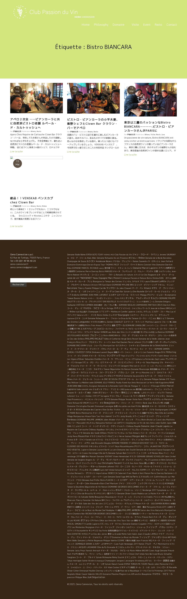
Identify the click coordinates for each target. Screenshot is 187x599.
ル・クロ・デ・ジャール (76, 258)
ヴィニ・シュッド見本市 (139, 301)
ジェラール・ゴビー (96, 372)
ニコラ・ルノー (131, 466)
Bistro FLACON (106, 480)
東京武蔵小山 (155, 369)
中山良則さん (169, 497)
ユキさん (139, 311)
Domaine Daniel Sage (116, 477)
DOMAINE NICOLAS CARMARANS (133, 305)
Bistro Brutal (146, 419)
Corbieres (80, 271)
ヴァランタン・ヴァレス (88, 376)
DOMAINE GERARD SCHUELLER (150, 456)
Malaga (143, 295)
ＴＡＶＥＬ (157, 466)
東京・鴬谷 (141, 507)
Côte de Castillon (166, 413)
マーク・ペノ (137, 288)
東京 (109, 534)
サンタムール (122, 433)
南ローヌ (154, 463)
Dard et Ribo (169, 304)
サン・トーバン (105, 342)
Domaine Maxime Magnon (115, 574)
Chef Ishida (139, 554)
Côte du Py (101, 547)
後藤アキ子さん (148, 413)
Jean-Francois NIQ (144, 540)
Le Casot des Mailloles (164, 419)
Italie (79, 389)
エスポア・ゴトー (158, 311)
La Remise (160, 332)
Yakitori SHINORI (101, 332)
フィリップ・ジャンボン (150, 537)
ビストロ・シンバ (106, 446)
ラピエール (132, 329)
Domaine (119, 24)
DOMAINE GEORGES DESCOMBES (123, 486)
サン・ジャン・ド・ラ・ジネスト (129, 403)
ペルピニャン (112, 436)
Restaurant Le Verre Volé (147, 382)
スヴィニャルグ (139, 416)
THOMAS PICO (108, 255)
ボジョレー (133, 258)
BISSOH (79, 409)
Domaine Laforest (107, 466)
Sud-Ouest (107, 284)
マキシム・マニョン (166, 285)
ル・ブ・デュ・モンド (102, 459)
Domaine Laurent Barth (99, 450)
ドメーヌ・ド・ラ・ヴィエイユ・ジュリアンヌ (100, 365)
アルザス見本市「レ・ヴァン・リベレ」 (87, 554)
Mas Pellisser (73, 382)
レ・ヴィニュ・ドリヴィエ (161, 389)
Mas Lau (169, 311)
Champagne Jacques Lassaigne (119, 560)
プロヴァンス (168, 446)
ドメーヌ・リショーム (145, 480)
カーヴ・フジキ (148, 409)
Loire (157, 476)
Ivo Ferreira (154, 513)
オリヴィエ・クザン (107, 426)
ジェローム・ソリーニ (133, 490)
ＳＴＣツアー (104, 311)
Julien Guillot (160, 423)
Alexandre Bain (97, 483)
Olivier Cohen (73, 570)
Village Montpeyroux (76, 416)
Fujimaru (138, 359)
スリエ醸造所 (94, 470)
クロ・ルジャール (74, 453)
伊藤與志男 (17, 131)
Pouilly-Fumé (121, 382)
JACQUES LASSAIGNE (87, 547)
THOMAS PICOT (112, 264)
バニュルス (76, 426)
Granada (111, 547)
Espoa (159, 449)
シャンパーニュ (133, 453)
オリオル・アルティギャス (137, 298)
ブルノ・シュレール (124, 396)
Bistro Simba (102, 315)
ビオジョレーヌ (144, 328)
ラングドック (114, 355)
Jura (163, 134)
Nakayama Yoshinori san (106, 423)
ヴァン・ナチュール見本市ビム (162, 439)
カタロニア (85, 534)
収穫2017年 (75, 328)
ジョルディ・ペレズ (142, 460)
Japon (169, 423)
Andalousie (100, 261)
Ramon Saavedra (140, 261)
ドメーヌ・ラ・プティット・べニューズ (118, 359)
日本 (69, 426)
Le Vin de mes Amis (146, 423)
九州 (89, 577)
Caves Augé (154, 550)
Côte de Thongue (131, 386)
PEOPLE (119, 376)
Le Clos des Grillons (76, 338)
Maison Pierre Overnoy (154, 473)
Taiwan (135, 318)
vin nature (128, 274)
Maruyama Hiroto (154, 507)
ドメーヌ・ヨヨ (148, 503)
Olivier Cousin (81, 574)
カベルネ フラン (138, 281)
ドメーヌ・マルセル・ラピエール (115, 550)
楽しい (147, 463)
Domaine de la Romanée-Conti (110, 386)
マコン (112, 396)
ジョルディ (121, 426)
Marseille (173, 567)
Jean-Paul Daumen (119, 342)
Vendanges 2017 (131, 544)
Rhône (44, 206)
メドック (137, 275)
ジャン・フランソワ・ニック (131, 483)
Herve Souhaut (125, 436)
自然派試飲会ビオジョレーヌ (119, 530)
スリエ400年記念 (166, 483)
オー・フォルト (112, 318)
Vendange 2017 (149, 490)
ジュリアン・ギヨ (96, 403)
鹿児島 (139, 389)
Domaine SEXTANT (104, 456)
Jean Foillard (167, 261)
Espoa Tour (99, 264)
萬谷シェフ (161, 318)
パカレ (106, 524)
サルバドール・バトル (165, 470)
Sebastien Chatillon (93, 359)
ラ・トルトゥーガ (145, 386)
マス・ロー (119, 466)
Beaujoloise (146, 574)
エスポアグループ (88, 328)
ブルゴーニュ (96, 335)
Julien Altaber (109, 419)
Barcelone (72, 288)
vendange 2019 (74, 456)
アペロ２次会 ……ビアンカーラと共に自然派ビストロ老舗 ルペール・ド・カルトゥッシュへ (35, 123)
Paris (135, 476)
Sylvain (127, 291)
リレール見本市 (169, 335)
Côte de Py (103, 453)
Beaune (70, 392)
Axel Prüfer (95, 480)
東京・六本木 (92, 392)
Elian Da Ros (108, 409)
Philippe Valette (110, 540)
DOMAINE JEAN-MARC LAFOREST (94, 295)
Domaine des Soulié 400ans (95, 433)
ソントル (173, 356)
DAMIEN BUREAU (162, 503)
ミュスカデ (113, 315)
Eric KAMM (141, 470)
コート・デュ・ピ (74, 308)
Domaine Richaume (105, 258)
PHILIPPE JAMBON (131, 510)
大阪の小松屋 (130, 540)
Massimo (145, 372)
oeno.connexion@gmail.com (23, 267)
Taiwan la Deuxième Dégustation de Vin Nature (87, 487)
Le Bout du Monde (93, 510)
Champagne (93, 311)
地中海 (107, 268)
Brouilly (129, 416)
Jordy (122, 416)
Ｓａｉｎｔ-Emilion (83, 396)
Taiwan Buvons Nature (77, 298)
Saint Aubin (132, 534)
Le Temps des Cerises (112, 281)
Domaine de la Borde (154, 258)
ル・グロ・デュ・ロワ (95, 362)
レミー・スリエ (90, 315)
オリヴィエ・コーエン (89, 274)
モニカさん (120, 547)
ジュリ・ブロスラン (89, 342)
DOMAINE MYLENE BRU (123, 284)
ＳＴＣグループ (136, 429)
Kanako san (90, 439)
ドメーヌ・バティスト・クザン (160, 557)
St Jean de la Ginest (157, 308)
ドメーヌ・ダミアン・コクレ (151, 335)
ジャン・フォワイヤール (118, 329)
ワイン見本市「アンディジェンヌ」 (149, 396)
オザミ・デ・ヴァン (160, 288)
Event (146, 24)
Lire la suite (16, 151)
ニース (116, 480)
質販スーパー (119, 352)
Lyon (105, 477)
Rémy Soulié (118, 557)
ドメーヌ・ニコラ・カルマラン (90, 369)
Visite (135, 24)
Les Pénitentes (78, 527)
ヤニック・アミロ (74, 480)
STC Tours (170, 379)
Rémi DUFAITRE (74, 534)
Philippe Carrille (99, 288)
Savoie (121, 564)
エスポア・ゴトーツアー (93, 477)
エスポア (112, 295)
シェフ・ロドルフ (157, 372)
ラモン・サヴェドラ (85, 332)
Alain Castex (113, 567)
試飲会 (166, 560)
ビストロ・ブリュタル (79, 470)
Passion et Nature (138, 278)
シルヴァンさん (165, 271)
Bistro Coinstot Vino (147, 264)
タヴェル (147, 311)
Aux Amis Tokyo (137, 463)
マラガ (92, 436)
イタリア (96, 396)
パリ (69, 527)
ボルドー (119, 490)
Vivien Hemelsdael (121, 456)
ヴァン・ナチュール (119, 268)
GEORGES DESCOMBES (107, 513)
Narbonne (168, 473)
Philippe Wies (81, 577)
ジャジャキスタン (122, 429)
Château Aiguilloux (97, 429)
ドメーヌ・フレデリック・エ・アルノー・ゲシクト (133, 271)
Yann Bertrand (151, 554)
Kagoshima (164, 382)
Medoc (95, 278)
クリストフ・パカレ (115, 372)
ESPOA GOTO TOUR (94, 254)
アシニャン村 (158, 497)
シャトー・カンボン (95, 298)
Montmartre (163, 544)
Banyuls (119, 274)
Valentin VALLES (95, 574)
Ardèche (75, 295)
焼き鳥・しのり (140, 392)
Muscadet (81, 423)
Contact (171, 24)
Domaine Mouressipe (140, 369)
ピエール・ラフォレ (133, 517)
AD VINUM (84, 403)
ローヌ (165, 567)
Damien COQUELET (115, 322)
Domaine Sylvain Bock (117, 453)
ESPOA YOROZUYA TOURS (135, 564)
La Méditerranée (86, 382)
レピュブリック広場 (112, 571)
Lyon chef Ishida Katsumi (111, 470)
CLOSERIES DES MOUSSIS (77, 446)
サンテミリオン (100, 493)
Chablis (149, 497)
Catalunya (125, 278)
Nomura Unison (90, 284)
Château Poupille (133, 426)
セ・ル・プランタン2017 (92, 301)
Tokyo (69, 560)
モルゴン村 (158, 402)
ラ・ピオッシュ (154, 261)
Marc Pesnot (114, 278)
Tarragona (104, 396)
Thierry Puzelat (84, 288)
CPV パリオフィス (151, 483)
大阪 (156, 271)
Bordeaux (72, 419)
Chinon (131, 554)
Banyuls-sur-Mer (167, 477)
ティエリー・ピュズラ (156, 392)
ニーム (152, 301)
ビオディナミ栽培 (127, 567)
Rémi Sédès (72, 540)
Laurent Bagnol (106, 352)
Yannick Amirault (93, 550)
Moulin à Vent (138, 473)
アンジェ (107, 325)
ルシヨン (90, 261)
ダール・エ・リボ (96, 564)
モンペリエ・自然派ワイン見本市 (152, 520)
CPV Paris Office (97, 520)
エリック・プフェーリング (157, 416)
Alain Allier (91, 258)
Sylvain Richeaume (104, 557)
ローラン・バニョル (147, 318)
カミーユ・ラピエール (159, 443)
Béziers (109, 261)
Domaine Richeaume (96, 318)
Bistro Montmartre (84, 413)
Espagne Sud (169, 449)
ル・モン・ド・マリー (145, 349)
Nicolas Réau (157, 453)
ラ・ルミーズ (80, 392)
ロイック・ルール (152, 291)
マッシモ (125, 463)
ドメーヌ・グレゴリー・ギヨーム (84, 466)
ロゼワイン (121, 423)
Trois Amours (134, 433)
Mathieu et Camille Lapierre (123, 311)
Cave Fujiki (119, 544)
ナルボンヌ (97, 389)
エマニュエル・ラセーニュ (136, 557)
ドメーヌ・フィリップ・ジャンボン (110, 527)
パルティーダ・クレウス (122, 459)
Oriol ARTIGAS (169, 537)
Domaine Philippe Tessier (121, 399)
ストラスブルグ (123, 301)
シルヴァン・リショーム (135, 527)
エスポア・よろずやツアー (103, 544)
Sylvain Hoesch (111, 564)
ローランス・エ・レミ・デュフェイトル (130, 497)
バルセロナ (80, 352)
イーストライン (122, 554)
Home (86, 24)
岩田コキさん (83, 386)
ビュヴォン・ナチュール (134, 362)
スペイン (118, 308)
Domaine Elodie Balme (76, 254)
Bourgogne (123, 314)
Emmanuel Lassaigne (104, 406)
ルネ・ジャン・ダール (165, 275)
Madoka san (142, 493)
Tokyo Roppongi (152, 362)
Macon (138, 503)
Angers (88, 459)
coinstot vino (86, 389)
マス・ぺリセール (145, 466)
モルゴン (155, 298)
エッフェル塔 (130, 332)
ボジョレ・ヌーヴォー (154, 560)
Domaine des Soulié (126, 449)
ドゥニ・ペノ (168, 453)
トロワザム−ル (158, 399)
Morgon (136, 436)
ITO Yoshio (164, 500)
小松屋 (166, 403)
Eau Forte (103, 530)
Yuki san (130, 520)
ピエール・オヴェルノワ (159, 315)
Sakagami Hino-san (129, 366)
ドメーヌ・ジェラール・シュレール (88, 379)
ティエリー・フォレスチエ (114, 298)
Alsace (147, 288)
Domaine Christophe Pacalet (81, 406)
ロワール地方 (167, 507)
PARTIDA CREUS (155, 305)
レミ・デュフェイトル (133, 413)
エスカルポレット (146, 476)
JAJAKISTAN (155, 446)
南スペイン (112, 493)
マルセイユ (112, 433)
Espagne (103, 278)
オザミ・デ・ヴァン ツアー (125, 507)
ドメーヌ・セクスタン (158, 406)
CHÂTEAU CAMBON (84, 305)
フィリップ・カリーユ (164, 480)
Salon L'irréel (170, 456)
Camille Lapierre (92, 524)
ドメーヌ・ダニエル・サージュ (152, 433)
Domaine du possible (134, 376)
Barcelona (167, 258)
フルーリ (165, 322)
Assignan (93, 386)
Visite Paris (137, 399)
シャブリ (116, 416)
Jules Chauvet (125, 288)
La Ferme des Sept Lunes (154, 359)
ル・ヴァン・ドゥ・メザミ (78, 443)
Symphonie (161, 490)
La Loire (113, 450)
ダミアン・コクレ (141, 446)
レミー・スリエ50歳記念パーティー (132, 513)
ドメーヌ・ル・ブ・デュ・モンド (121, 349)
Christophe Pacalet (112, 463)
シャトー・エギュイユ (134, 352)
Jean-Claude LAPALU (148, 533)
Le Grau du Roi (124, 318)
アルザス (147, 399)
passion (71, 577)
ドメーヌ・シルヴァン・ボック (147, 500)
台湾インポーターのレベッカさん (162, 342)
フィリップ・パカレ (156, 527)
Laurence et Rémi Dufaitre (161, 460)
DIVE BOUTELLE (109, 301)
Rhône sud (74, 311)
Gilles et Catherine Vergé (115, 339)
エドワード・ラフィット (134, 322)
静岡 (136, 520)
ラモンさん (93, 446)
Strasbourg (139, 560)
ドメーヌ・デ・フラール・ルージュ (155, 486)
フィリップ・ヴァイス (128, 264)
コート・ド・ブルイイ (85, 557)
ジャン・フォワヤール (114, 500)
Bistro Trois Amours (93, 325)
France (70, 439)
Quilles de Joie (129, 389)
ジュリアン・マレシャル (135, 356)
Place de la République (129, 571)
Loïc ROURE (75, 520)
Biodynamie (170, 295)
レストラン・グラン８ (134, 547)
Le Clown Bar (117, 291)
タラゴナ (133, 456)
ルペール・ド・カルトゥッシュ (158, 376)
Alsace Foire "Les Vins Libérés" (98, 416)
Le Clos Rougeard (148, 275)
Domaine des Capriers (92, 409)
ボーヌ (72, 409)
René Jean (147, 403)
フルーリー (71, 423)
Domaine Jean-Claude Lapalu (155, 426)
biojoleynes (131, 423)
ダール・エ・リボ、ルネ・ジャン (148, 567)
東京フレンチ (146, 436)
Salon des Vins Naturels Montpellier (158, 510)
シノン (129, 268)
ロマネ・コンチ (81, 318)
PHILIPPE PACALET (94, 338)
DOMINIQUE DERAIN (83, 544)
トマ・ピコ (150, 470)
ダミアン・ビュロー (155, 295)
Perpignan (90, 527)
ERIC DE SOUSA (111, 379)
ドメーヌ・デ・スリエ (114, 362)
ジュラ (145, 342)
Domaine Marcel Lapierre (145, 268)
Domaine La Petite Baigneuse (90, 540)
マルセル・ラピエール (93, 308)
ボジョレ (85, 520)
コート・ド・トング (90, 426)
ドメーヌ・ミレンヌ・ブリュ (128, 419)
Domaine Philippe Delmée (154, 379)
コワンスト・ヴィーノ (164, 429)
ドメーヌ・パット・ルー (85, 517)
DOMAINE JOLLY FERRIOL (104, 382)
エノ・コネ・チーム (133, 372)
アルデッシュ (129, 500)
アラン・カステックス (156, 524)
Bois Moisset (91, 456)
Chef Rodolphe (108, 510)
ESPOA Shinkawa (93, 352)
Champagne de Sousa (76, 261)
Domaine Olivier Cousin (127, 493)
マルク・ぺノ (151, 543)
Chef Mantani (111, 483)
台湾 (116, 406)
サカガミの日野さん (98, 322)
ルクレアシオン (152, 356)
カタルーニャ (149, 429)
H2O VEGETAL (74, 449)
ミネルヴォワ (101, 436)
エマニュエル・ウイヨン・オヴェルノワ (119, 503)
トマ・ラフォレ (116, 524)
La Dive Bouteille (137, 291)
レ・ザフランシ (88, 473)
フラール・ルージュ (134, 379)
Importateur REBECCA (106, 473)
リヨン (78, 301)
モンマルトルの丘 (147, 332)
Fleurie (151, 564)
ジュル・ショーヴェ (95, 345)
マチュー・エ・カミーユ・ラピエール (110, 517)
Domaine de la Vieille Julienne (152, 338)
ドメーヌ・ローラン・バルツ (162, 329)
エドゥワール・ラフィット (128, 295)
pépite (147, 281)
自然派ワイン (109, 554)
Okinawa (85, 480)
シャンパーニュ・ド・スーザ (99, 291)
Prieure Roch (147, 517)
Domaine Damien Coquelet (135, 524)
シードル (143, 571)
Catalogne (170, 433)
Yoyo (123, 356)
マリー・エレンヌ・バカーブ (162, 530)
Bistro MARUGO (105, 271)
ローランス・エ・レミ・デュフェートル (152, 366)
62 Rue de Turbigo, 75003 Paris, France (30, 257)
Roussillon (83, 436)
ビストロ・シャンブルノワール (135, 308)
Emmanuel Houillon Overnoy (91, 571)
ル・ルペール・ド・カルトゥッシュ (101, 490)
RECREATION (91, 513)
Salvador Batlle (87, 497)
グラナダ (122, 379)
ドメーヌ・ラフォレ (97, 355)
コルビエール (102, 328)
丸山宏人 (84, 311)
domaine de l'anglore (76, 459)
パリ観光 (118, 510)
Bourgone (97, 281)
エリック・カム (129, 470)
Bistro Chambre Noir (76, 513)
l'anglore (71, 557)
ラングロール (112, 288)
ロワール (120, 325)
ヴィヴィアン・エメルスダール (164, 436)
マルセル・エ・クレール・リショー (128, 409)
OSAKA (85, 355)
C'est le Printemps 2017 (157, 571)
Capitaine (70, 318)
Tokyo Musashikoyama (124, 446)
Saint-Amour (163, 356)
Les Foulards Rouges (152, 352)
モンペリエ (93, 530)
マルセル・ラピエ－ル (162, 574)
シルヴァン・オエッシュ (139, 315)
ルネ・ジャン (79, 439)
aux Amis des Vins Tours (115, 520)
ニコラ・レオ (146, 453)
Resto (158, 24)
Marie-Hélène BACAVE (139, 550)
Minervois (71, 500)
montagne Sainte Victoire (84, 560)
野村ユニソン (127, 392)
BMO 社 (129, 477)
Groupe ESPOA (159, 386)
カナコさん (109, 429)
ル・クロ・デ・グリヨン (128, 335)
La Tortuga (108, 308)
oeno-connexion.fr (19, 264)
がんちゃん (90, 423)
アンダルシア (109, 376)
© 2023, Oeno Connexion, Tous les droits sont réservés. (95, 584)
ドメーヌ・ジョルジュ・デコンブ (97, 537)
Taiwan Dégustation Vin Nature (117, 369)
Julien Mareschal (161, 564)
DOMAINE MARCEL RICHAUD (85, 268)
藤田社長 (145, 406)
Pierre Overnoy (91, 271)
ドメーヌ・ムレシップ (79, 564)
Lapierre (85, 450)
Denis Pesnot (132, 339)
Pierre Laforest (134, 342)
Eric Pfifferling (168, 352)
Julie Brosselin (97, 443)
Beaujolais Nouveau (104, 496)
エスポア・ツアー (127, 480)
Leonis (101, 268)
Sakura (80, 315)
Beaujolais (109, 402)
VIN (100, 284)
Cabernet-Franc (125, 473)
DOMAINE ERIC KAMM (76, 345)
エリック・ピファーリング (145, 284)
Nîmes (70, 379)
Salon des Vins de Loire (93, 503)
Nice (157, 413)
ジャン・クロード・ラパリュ (145, 254)
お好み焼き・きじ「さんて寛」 (106, 305)
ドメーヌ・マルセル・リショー (156, 547)
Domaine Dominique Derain (80, 264)
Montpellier (109, 345)
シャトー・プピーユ (107, 275)
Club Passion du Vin (123, 254)
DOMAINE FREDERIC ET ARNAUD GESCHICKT (130, 443)
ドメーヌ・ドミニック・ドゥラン (108, 412)
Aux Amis (132, 382)
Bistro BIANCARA (110, 335)
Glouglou (107, 443)
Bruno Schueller (165, 554)
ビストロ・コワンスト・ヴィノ (124, 439)
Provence (76, 399)
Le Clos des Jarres (99, 534)
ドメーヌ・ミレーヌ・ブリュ (81, 281)
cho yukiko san (124, 406)
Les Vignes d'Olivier (75, 359)
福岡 (83, 456)
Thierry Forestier (83, 500)
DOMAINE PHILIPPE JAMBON (90, 419)
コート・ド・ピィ (74, 356)
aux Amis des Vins (116, 332)
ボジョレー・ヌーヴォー (109, 392)
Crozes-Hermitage (90, 453)
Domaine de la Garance (146, 450)
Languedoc (84, 321)
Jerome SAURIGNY (168, 254)
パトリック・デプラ (102, 399)
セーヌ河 (120, 389)
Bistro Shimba (153, 278)
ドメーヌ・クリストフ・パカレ (93, 349)
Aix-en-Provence (121, 258)
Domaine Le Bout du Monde (125, 537)
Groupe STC (80, 362)
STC (102, 524)
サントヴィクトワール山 (91, 463)
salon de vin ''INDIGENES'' (79, 278)
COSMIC (120, 540)
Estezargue (99, 561)
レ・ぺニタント (87, 399)
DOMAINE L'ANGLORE (135, 325)
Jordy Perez (72, 436)
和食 (138, 332)
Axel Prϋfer (136, 406)
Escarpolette (82, 530)
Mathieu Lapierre (153, 322)
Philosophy (101, 24)
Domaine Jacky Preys (76, 550)
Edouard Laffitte (158, 281)
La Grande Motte (119, 534)
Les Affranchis (134, 574)
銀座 (114, 325)
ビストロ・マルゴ (103, 439)
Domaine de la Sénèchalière (154, 345)
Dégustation (98, 577)
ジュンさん (127, 281)
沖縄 (174, 423)
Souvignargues (161, 409)
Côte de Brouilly (85, 493)
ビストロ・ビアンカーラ (140, 530)
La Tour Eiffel (143, 439)
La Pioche (152, 493)
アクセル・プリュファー (122, 261)
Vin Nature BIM (98, 500)
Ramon (141, 544)
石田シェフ (170, 524)
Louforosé (146, 389)
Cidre (87, 483)
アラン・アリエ (109, 389)
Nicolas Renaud (74, 473)
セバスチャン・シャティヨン (128, 345)
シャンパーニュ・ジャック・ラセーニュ (97, 507)
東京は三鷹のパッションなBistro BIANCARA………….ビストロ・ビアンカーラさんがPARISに (149, 127)
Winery (33, 131)
